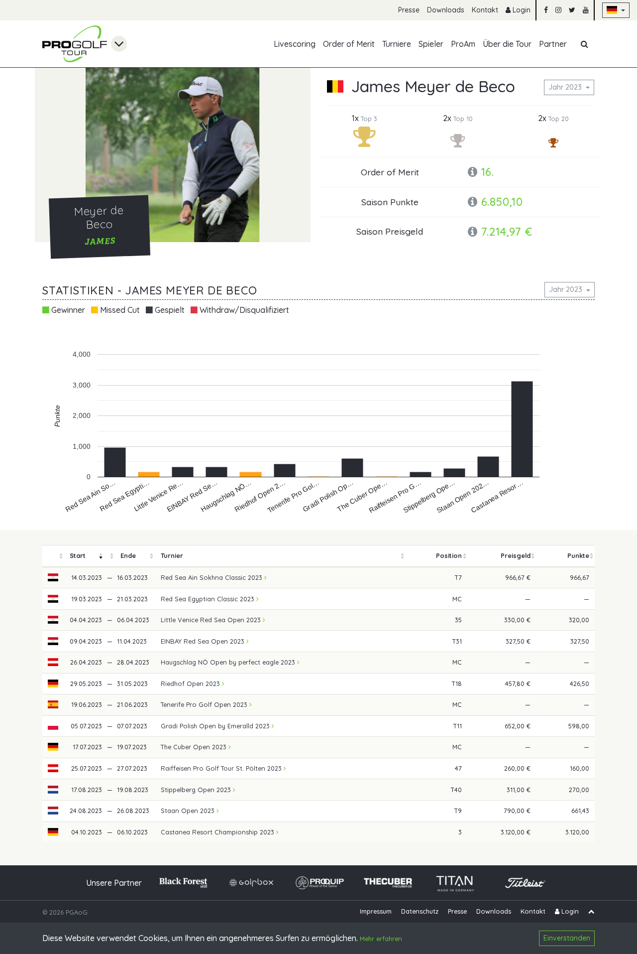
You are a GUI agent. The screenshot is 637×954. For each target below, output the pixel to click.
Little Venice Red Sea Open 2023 (212, 620)
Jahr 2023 (566, 87)
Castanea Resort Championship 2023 (218, 832)
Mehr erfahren (381, 939)
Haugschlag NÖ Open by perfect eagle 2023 (229, 662)
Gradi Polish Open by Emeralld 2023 (216, 726)
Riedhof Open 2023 (191, 683)
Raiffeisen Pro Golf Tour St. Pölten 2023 (222, 768)
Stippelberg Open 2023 (197, 790)
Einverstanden (566, 938)
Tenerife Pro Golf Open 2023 (205, 704)
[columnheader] (53, 556)
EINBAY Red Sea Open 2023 (203, 641)
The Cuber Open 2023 (194, 747)
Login (521, 9)
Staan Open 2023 (188, 811)
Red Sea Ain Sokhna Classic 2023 (212, 577)
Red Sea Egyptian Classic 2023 (208, 599)
